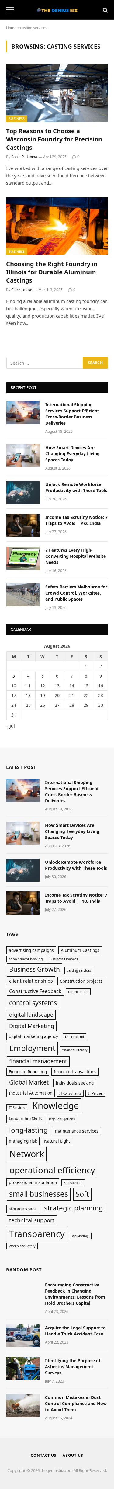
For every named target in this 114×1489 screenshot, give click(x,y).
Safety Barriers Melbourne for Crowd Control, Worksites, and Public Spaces (76, 593)
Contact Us (43, 1455)
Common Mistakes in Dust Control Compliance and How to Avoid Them (76, 1403)
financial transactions (75, 1071)
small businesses (38, 1194)
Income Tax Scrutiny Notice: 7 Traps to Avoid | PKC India (76, 520)
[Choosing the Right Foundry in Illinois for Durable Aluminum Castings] (57, 226)
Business (17, 118)
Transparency (37, 1234)
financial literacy (74, 1050)
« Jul (10, 726)
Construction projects (81, 981)
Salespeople (73, 1183)
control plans (78, 992)
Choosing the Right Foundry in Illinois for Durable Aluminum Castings (52, 272)
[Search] (105, 10)
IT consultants (70, 1093)
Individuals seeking (75, 1083)
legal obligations (62, 1119)
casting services (79, 970)
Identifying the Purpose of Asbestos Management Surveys (72, 1367)
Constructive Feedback (35, 991)
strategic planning (73, 1208)
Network (26, 1154)
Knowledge (55, 1105)
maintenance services (76, 1131)
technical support (31, 1220)
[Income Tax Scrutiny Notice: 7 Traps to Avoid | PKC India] (23, 525)
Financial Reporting (28, 1071)
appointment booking (26, 959)
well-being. (80, 1236)
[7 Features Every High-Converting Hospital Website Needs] (23, 558)
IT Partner (95, 1093)
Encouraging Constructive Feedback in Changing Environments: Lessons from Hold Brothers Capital (75, 1294)
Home (11, 27)
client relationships (31, 980)
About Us (73, 1455)
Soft (82, 1194)
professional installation (33, 1182)
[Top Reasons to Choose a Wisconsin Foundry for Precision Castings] (57, 93)
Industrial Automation (30, 1093)
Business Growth (34, 969)
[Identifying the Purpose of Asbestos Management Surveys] (23, 1368)
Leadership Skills (25, 1118)
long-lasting (28, 1130)
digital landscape (31, 1014)
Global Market (29, 1082)
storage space (23, 1209)
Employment (32, 1048)
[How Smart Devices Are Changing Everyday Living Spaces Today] (23, 455)
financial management (38, 1061)
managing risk (23, 1141)
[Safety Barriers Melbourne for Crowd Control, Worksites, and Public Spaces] (23, 594)
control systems (33, 1002)
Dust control (74, 1037)
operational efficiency (52, 1170)
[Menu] (10, 10)
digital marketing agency (33, 1036)
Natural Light (57, 1141)
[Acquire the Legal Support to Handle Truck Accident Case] (23, 1335)
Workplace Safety (22, 1246)
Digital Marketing (31, 1025)
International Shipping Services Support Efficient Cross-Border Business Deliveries (72, 414)
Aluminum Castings (80, 950)
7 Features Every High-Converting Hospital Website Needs (75, 556)
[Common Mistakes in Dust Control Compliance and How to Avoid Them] (23, 1405)
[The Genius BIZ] (57, 10)
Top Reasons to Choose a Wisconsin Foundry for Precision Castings (54, 139)
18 (28, 695)
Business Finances (64, 959)
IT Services (17, 1107)
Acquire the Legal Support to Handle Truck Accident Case (75, 1331)
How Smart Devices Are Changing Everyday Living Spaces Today (72, 454)
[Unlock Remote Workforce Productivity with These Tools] (23, 492)
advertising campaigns (31, 950)
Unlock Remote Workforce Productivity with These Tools (76, 487)
